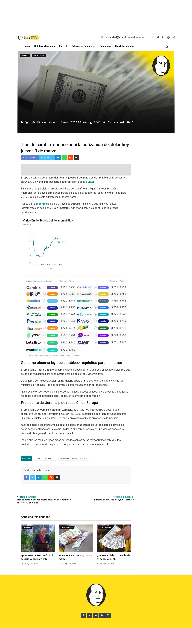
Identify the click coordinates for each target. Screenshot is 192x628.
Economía (105, 46)
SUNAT (90, 181)
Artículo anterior (28, 496)
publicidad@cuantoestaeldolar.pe (124, 37)
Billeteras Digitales (44, 46)
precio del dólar (49, 458)
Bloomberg (42, 203)
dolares (37, 458)
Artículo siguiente (123, 496)
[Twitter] (33, 477)
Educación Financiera (83, 46)
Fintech (63, 46)
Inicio (27, 46)
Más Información (124, 46)
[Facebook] (26, 477)
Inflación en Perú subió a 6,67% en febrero (114, 500)
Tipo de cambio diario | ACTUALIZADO (72, 458)
